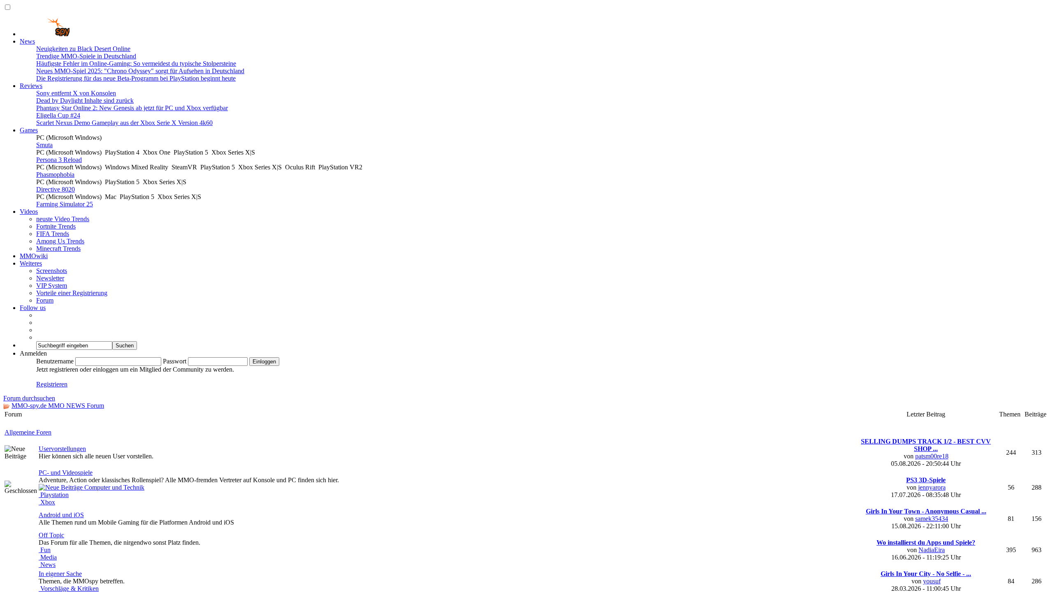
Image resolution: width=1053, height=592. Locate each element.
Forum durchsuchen (29, 398)
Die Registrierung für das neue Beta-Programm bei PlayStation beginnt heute (136, 78)
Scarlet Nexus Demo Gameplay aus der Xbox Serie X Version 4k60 (124, 122)
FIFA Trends (52, 233)
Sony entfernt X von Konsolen (76, 93)
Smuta (44, 144)
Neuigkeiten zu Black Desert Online (83, 48)
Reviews (31, 85)
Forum (44, 300)
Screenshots (51, 270)
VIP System (51, 285)
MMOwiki (34, 255)
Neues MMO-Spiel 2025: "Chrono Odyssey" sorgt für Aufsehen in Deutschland (140, 70)
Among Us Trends (60, 241)
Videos (29, 211)
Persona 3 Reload (59, 159)
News (27, 41)
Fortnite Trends (56, 226)
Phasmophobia (55, 174)
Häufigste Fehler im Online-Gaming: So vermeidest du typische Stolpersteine (136, 63)
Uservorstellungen (62, 572)
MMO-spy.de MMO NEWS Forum (58, 405)
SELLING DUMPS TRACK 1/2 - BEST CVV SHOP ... (926, 568)
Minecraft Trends (58, 248)
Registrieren (51, 384)
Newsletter (50, 278)
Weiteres (31, 263)
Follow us (33, 307)
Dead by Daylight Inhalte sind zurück (85, 100)
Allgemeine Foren (28, 555)
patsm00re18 (932, 579)
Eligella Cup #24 (58, 115)
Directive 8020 (55, 189)
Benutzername (55, 361)
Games (29, 130)
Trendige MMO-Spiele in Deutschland (86, 56)
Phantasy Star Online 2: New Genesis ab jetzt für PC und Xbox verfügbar (132, 107)
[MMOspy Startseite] (45, 33)
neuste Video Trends (62, 218)
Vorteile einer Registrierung (71, 292)
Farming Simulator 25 (64, 204)
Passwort (174, 361)
